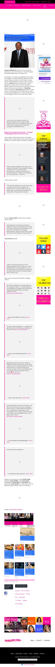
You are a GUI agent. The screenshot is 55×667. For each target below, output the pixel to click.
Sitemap (36, 653)
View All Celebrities (43, 300)
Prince (28, 594)
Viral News (45, 6)
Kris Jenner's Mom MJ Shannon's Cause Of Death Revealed (22, 524)
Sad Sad (22, 597)
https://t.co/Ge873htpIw (13, 373)
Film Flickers (25, 591)
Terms (30, 653)
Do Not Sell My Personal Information (27, 659)
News (32, 640)
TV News (18, 600)
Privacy (25, 653)
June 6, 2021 (26, 397)
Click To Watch (43, 188)
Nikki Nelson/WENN (16, 509)
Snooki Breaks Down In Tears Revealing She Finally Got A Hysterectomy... (8, 524)
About (12, 653)
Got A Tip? (10, 1)
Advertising (18, 653)
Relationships (26, 5)
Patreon (9, 5)
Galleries (47, 640)
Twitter (24, 600)
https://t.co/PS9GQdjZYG (21, 329)
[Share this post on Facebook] (5, 593)
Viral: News (19, 604)
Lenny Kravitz (20, 594)
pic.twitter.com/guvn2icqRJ (14, 416)
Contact (42, 653)
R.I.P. (16, 597)
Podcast (51, 5)
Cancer (17, 591)
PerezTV (17, 5)
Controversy (37, 5)
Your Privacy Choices (29, 664)
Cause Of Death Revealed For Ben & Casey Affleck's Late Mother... (15, 524)
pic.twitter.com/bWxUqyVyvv (15, 293)
